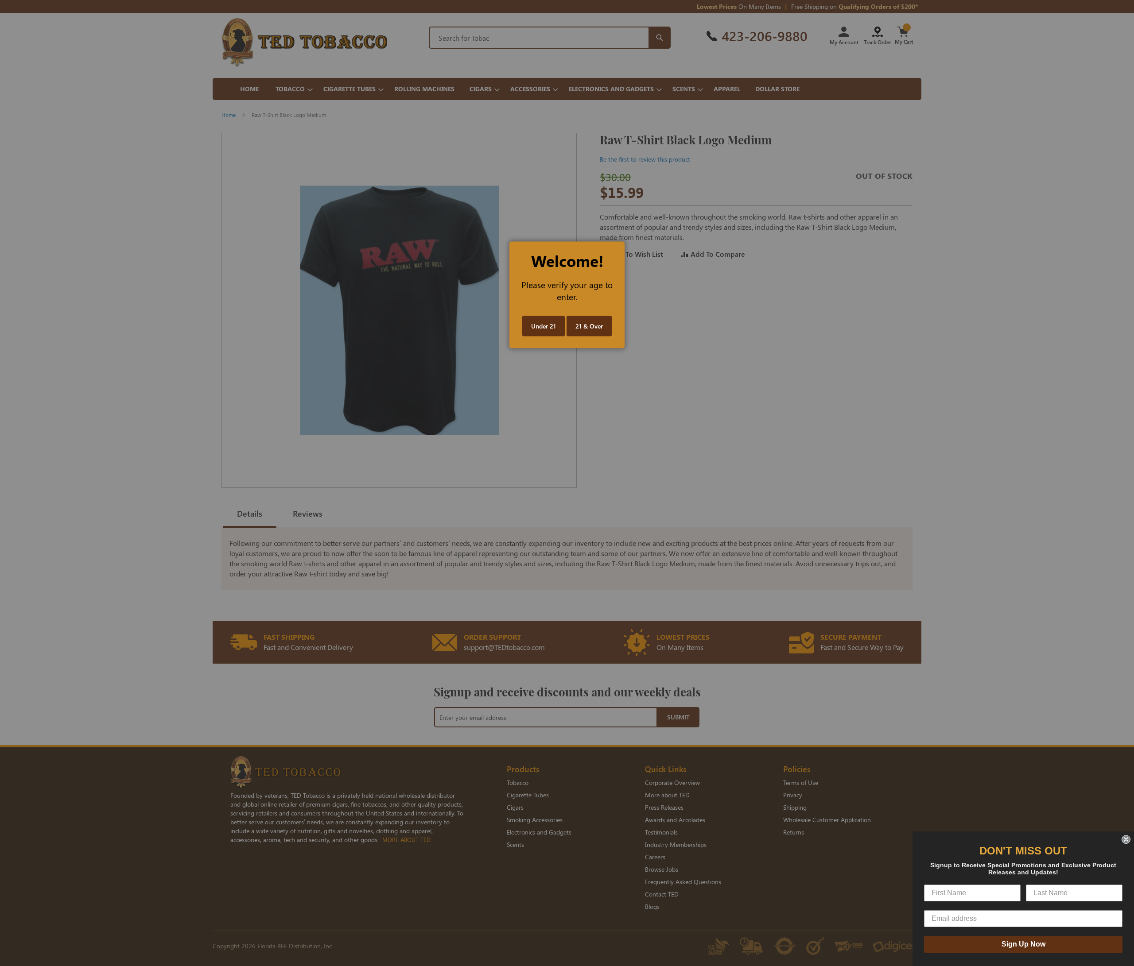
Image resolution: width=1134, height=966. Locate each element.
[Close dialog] (1126, 839)
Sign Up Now (1023, 944)
